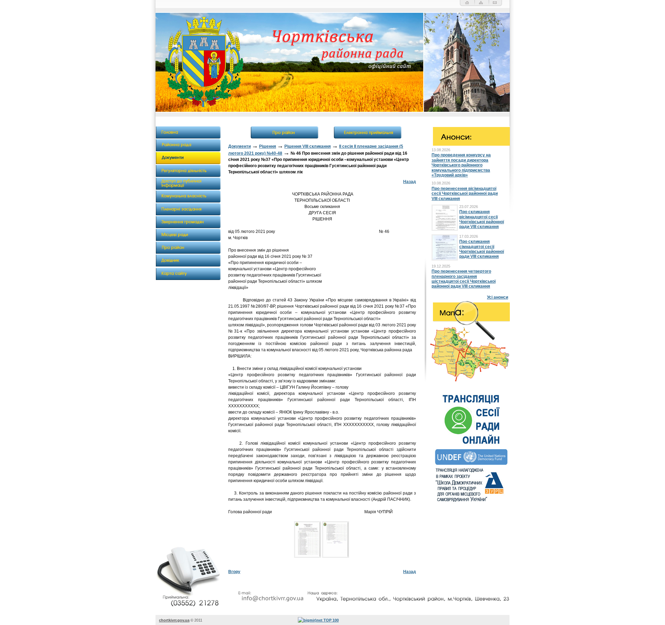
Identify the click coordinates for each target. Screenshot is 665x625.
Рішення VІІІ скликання (307, 146)
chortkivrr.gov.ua (174, 620)
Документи (239, 146)
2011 (198, 620)
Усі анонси (497, 297)
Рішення (267, 146)
